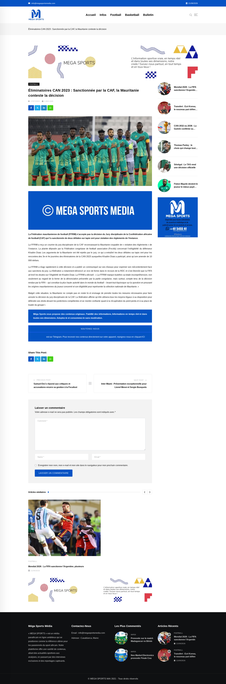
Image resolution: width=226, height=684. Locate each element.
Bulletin (148, 14)
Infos (103, 14)
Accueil (91, 14)
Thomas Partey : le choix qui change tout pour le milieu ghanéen (185, 148)
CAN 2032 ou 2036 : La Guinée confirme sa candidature (185, 129)
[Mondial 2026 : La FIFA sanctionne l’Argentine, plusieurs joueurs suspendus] (164, 88)
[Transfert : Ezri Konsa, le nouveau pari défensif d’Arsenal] (164, 108)
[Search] (191, 14)
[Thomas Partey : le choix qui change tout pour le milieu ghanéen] (164, 146)
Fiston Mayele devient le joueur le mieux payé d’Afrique (186, 187)
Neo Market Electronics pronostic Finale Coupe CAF (142, 658)
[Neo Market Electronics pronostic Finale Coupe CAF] (121, 655)
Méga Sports (39, 337)
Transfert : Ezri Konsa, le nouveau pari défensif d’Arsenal (186, 109)
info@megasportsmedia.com (43, 3)
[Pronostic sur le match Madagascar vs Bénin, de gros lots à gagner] (121, 638)
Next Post (139, 380)
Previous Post (44, 380)
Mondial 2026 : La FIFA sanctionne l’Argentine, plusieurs (56, 566)
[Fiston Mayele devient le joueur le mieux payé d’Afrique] (164, 185)
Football (115, 14)
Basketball (132, 14)
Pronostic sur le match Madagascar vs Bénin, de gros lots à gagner (142, 641)
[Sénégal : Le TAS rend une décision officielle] (164, 166)
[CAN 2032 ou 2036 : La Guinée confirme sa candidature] (164, 127)
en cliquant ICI (138, 337)
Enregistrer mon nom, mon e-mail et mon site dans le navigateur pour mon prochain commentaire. (83, 465)
